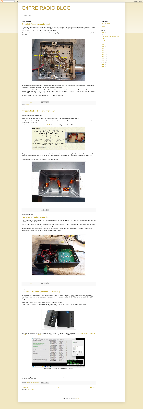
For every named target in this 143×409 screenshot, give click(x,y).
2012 (103, 66)
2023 (103, 44)
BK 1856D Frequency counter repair (36, 24)
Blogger (77, 398)
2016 (103, 58)
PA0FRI (49, 125)
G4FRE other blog (106, 23)
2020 (103, 50)
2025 (103, 32)
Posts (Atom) (31, 389)
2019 (103, 52)
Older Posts (92, 387)
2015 (103, 60)
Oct (104, 34)
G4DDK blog (105, 26)
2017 (103, 56)
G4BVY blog (104, 25)
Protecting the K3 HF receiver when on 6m (39, 111)
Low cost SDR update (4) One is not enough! (39, 217)
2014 (103, 62)
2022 (103, 46)
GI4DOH (27, 285)
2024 (103, 43)
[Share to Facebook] (47, 102)
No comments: (36, 102)
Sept (104, 38)
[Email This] (42, 102)
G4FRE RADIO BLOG (46, 8)
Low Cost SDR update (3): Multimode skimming (41, 292)
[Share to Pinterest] (48, 102)
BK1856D (27, 104)
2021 (103, 48)
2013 (103, 64)
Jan (104, 40)
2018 (103, 54)
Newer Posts (25, 387)
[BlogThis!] (43, 102)
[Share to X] (45, 102)
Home (59, 387)
